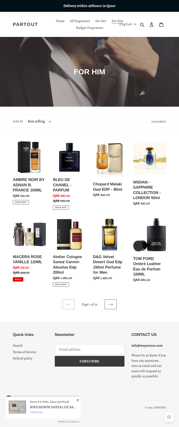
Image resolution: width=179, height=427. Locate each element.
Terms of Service (24, 352)
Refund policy (22, 358)
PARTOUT (25, 24)
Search (18, 345)
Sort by (18, 121)
